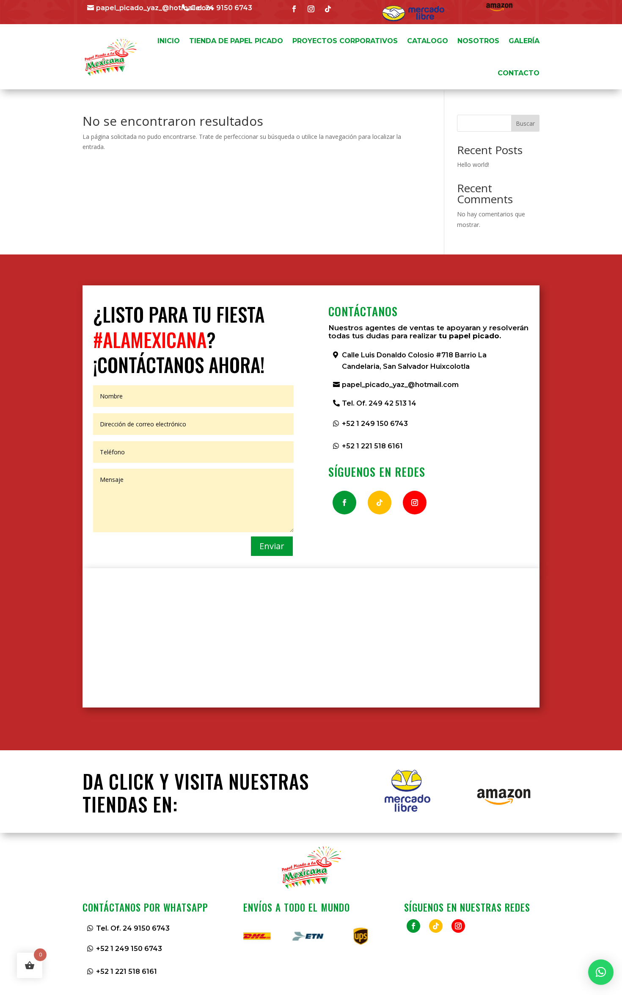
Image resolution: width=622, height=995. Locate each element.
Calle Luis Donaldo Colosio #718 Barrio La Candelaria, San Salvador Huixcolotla (414, 360)
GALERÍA (524, 41)
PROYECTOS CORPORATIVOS (345, 41)
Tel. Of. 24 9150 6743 (133, 928)
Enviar (271, 546)
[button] (601, 972)
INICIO (168, 41)
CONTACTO (518, 73)
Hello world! (473, 164)
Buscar (525, 123)
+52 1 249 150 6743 (375, 424)
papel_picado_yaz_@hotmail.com (154, 8)
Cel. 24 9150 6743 (221, 8)
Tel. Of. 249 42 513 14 (379, 403)
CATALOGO (427, 41)
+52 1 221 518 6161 (372, 446)
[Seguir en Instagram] (311, 9)
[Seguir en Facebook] (294, 9)
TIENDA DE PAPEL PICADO (236, 41)
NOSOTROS (478, 41)
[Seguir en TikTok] (328, 9)
